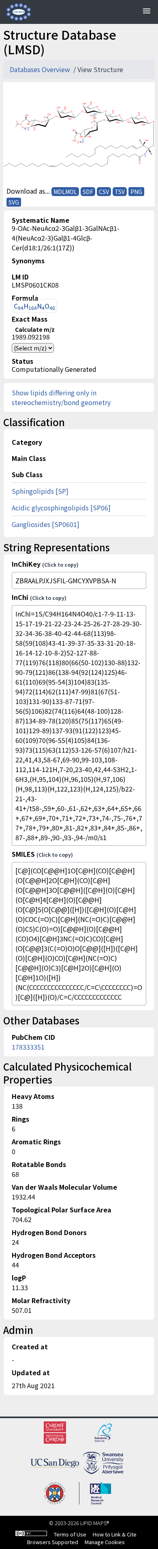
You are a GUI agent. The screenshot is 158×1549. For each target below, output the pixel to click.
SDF (88, 192)
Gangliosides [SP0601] (45, 524)
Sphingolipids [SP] (40, 491)
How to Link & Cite (115, 1534)
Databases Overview (41, 69)
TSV (120, 192)
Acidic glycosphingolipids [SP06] (61, 507)
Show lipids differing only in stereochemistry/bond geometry (61, 397)
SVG (14, 202)
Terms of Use (70, 1534)
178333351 (28, 1047)
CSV (104, 192)
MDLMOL (65, 192)
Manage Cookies (105, 1542)
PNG (136, 192)
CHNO (34, 306)
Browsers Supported (52, 1542)
